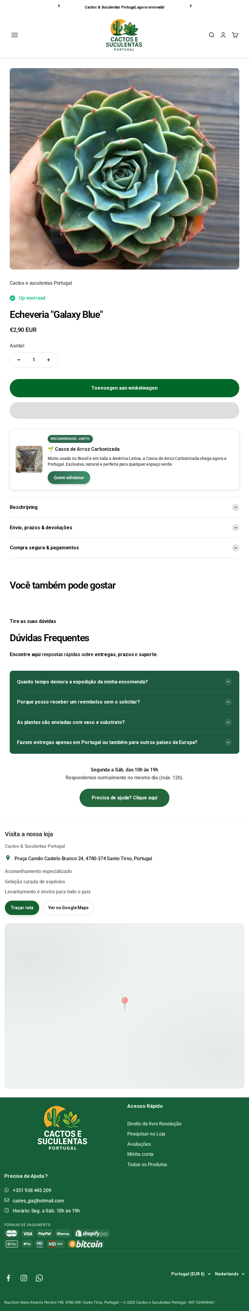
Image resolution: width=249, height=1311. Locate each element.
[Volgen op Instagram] (24, 1278)
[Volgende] (191, 5)
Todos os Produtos (147, 1164)
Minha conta (140, 1154)
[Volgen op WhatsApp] (39, 1278)
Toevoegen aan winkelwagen (124, 388)
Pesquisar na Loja (146, 1134)
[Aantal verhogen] (48, 360)
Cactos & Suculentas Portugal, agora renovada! (124, 7)
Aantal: (17, 346)
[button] (124, 410)
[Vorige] (59, 5)
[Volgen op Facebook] (8, 1278)
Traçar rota (22, 907)
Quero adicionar (69, 477)
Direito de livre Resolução (154, 1124)
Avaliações (139, 1144)
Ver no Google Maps (68, 907)
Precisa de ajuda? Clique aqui (124, 798)
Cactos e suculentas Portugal (41, 283)
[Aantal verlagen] (19, 360)
